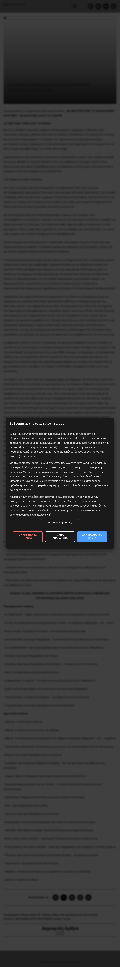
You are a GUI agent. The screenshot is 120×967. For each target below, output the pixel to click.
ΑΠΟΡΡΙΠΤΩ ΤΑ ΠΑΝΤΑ (28, 536)
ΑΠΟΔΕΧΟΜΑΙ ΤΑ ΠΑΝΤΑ (92, 536)
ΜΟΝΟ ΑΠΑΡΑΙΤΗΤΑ (60, 536)
